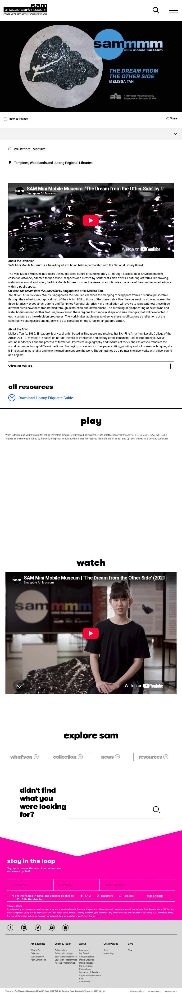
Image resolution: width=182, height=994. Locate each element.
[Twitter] (38, 927)
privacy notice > (136, 991)
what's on (21, 757)
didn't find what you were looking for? (43, 802)
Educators (107, 895)
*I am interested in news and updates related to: (43, 895)
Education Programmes (66, 959)
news (107, 757)
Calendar (35, 953)
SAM (88, 895)
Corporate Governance (90, 975)
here (98, 916)
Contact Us (84, 981)
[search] (156, 810)
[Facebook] (11, 927)
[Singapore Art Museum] (25, 9)
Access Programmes (65, 962)
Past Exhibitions (38, 959)
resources (150, 757)
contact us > (171, 991)
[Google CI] (65, 927)
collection (64, 757)
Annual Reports (86, 956)
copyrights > (154, 991)
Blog (81, 978)
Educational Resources (66, 956)
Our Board (84, 953)
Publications (85, 969)
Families (128, 895)
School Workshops (64, 953)
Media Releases (87, 962)
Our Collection (37, 956)
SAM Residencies (32, 899)
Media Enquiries (86, 959)
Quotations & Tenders (89, 972)
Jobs (106, 950)
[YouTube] (52, 927)
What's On (35, 950)
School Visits (61, 950)
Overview (83, 950)
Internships (109, 953)
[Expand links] (91, 134)
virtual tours (20, 366)
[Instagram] (24, 927)
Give (130, 950)
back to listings (18, 118)
